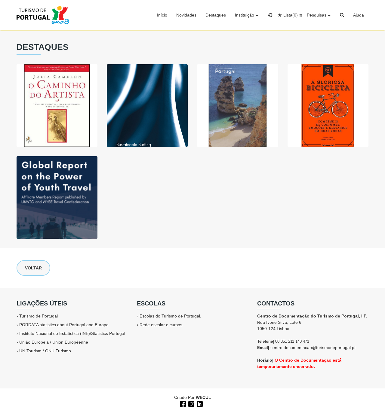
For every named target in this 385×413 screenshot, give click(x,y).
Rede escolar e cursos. (161, 324)
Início (162, 15)
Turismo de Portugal (38, 316)
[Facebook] (182, 403)
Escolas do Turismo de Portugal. (170, 316)
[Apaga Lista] (300, 15)
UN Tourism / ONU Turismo (45, 350)
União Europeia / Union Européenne (53, 342)
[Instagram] (190, 403)
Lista (290, 15)
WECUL (203, 397)
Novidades (186, 15)
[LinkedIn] (199, 403)
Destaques (215, 15)
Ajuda (358, 15)
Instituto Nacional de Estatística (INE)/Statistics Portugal (72, 333)
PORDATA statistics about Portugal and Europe (64, 324)
